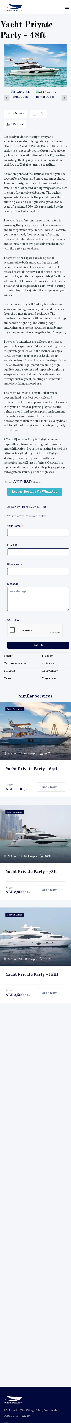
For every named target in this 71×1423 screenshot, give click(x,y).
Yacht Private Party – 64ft (31, 769)
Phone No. (14, 564)
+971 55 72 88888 (34, 507)
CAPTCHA (13, 620)
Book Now (49, 787)
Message (12, 583)
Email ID (12, 545)
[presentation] (6, 98)
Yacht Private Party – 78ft (31, 872)
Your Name (15, 525)
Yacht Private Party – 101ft (32, 975)
